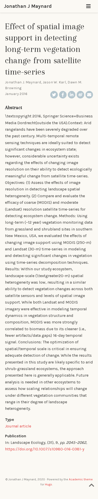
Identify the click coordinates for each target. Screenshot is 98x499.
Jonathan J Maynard (28, 6)
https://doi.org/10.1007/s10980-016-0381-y (44, 449)
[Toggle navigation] (88, 6)
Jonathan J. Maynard (23, 82)
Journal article (18, 426)
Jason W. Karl (54, 82)
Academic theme (81, 479)
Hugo (48, 484)
